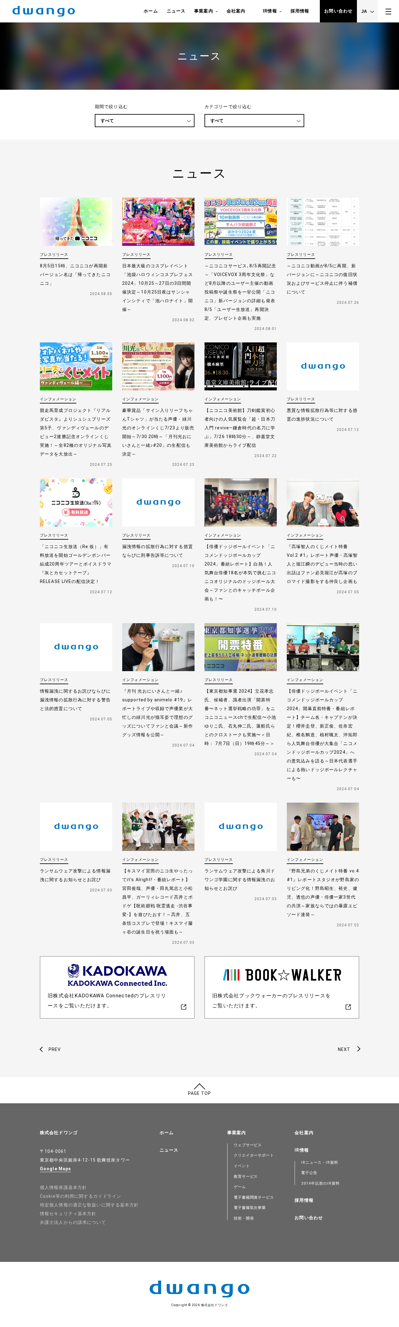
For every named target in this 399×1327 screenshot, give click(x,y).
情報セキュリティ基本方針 (68, 1213)
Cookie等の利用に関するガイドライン (80, 1196)
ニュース (176, 10)
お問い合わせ (338, 10)
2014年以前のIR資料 (320, 1183)
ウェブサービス (248, 1145)
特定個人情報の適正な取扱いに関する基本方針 (89, 1204)
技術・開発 (244, 1218)
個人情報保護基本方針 (63, 1187)
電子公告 (309, 1173)
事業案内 (203, 10)
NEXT (344, 1049)
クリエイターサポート (254, 1155)
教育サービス (246, 1176)
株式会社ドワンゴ (59, 1132)
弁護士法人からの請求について (73, 1222)
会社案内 (236, 10)
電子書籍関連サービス (254, 1197)
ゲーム (240, 1187)
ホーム (151, 10)
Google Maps (55, 1168)
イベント (242, 1166)
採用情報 (300, 10)
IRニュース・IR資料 (319, 1162)
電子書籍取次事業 (250, 1207)
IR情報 (270, 10)
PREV (55, 1049)
